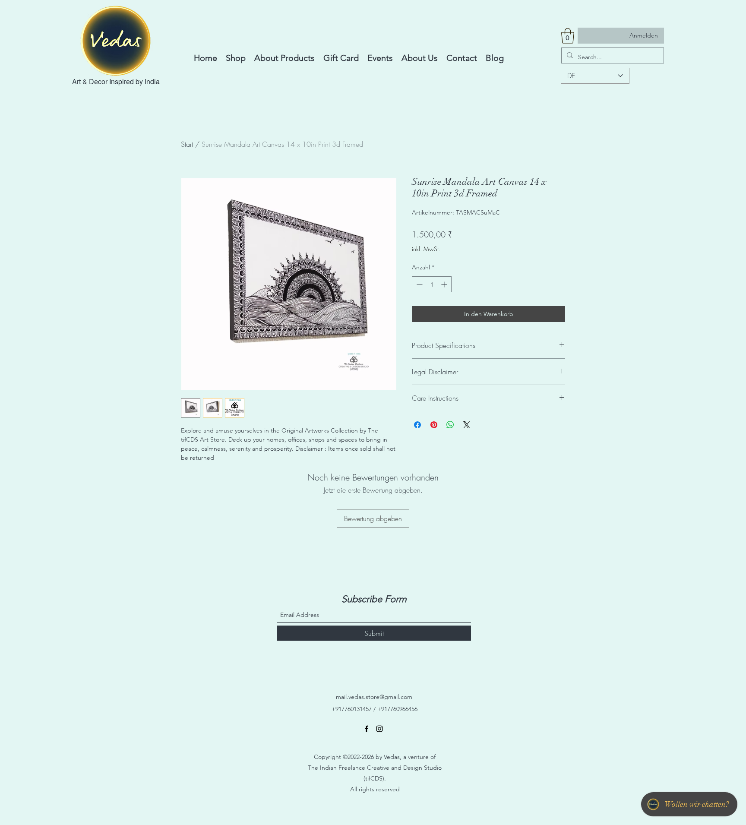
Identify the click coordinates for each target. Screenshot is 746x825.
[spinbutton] (431, 284)
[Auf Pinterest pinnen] (434, 425)
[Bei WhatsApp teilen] (450, 425)
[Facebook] (366, 728)
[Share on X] (467, 425)
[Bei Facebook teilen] (417, 425)
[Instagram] (379, 728)
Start (187, 144)
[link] (567, 36)
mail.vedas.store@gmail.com (374, 697)
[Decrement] (418, 284)
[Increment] (444, 284)
